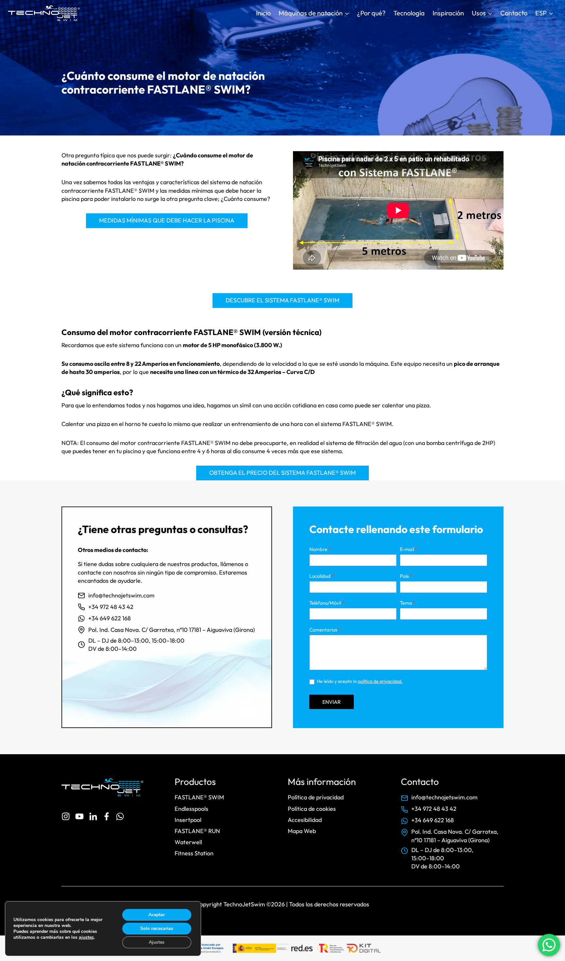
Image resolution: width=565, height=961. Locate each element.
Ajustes (156, 942)
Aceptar (156, 915)
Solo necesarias (156, 928)
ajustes (86, 937)
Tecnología (409, 13)
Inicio (263, 13)
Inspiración (448, 13)
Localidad (321, 576)
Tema (407, 603)
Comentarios (324, 630)
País (406, 576)
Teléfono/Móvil (326, 603)
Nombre (320, 549)
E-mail (408, 549)
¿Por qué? (371, 13)
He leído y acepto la (359, 681)
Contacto (513, 13)
